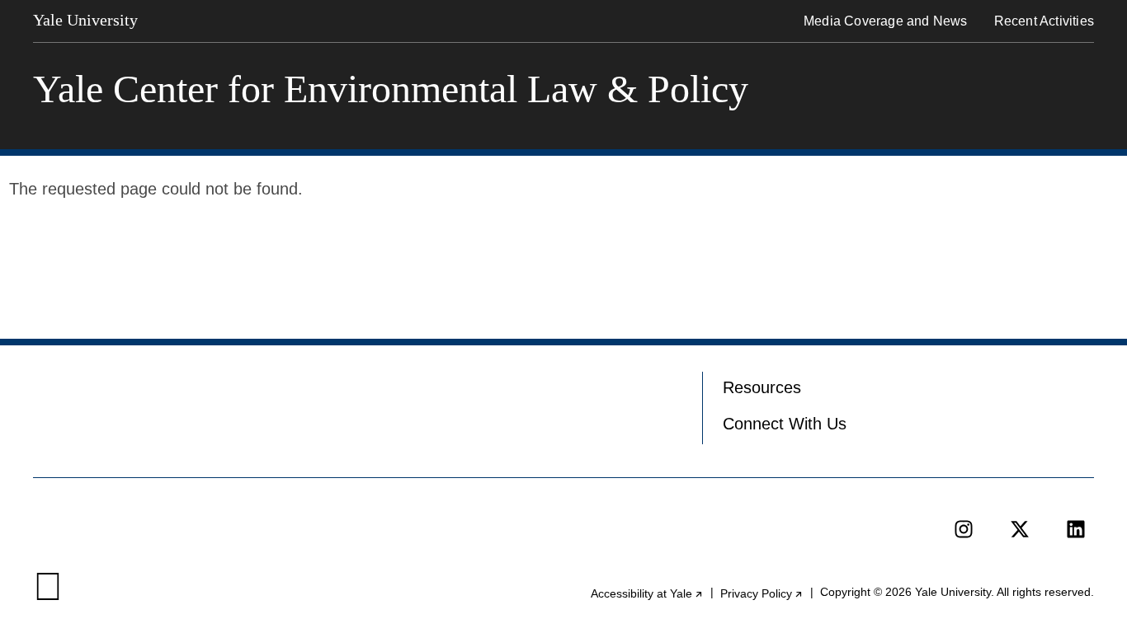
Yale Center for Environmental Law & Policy (390, 89)
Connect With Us (784, 424)
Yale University (85, 20)
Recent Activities (1044, 21)
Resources (762, 387)
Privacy (762, 593)
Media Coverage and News (886, 21)
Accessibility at (647, 593)
